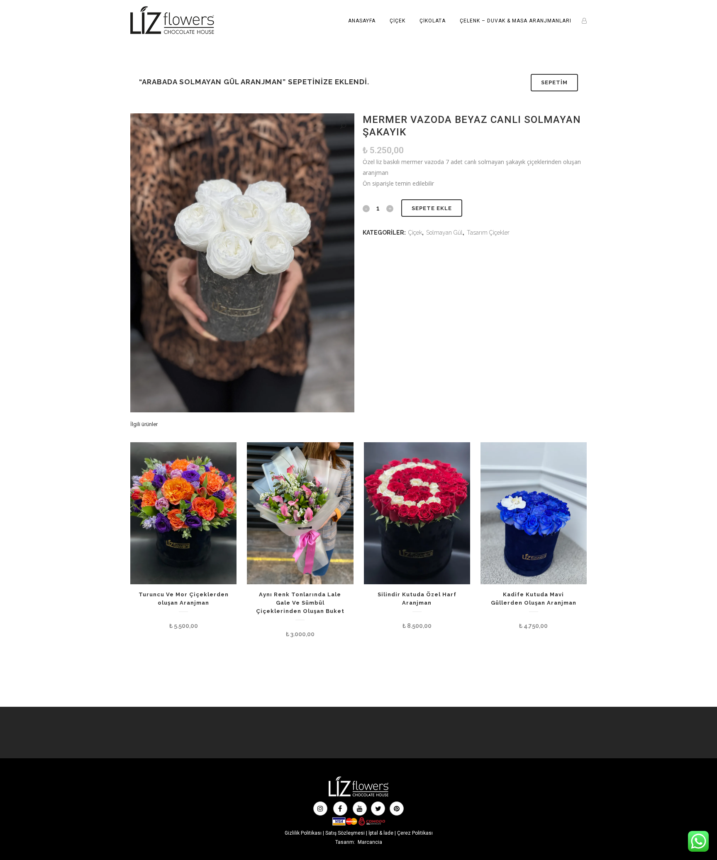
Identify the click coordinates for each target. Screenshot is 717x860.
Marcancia (370, 842)
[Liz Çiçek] (358, 796)
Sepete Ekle (432, 208)
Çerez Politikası (415, 833)
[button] (343, 126)
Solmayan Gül (444, 232)
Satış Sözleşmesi (345, 833)
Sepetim (554, 82)
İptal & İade (380, 833)
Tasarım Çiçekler (488, 232)
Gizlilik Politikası (303, 833)
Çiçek (415, 232)
